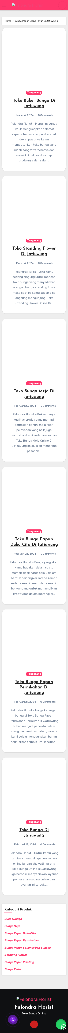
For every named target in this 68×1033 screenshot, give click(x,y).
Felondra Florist (34, 1007)
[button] (61, 1024)
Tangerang (34, 92)
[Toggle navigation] (4, 5)
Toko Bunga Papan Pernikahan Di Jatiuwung (34, 687)
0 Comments (45, 115)
